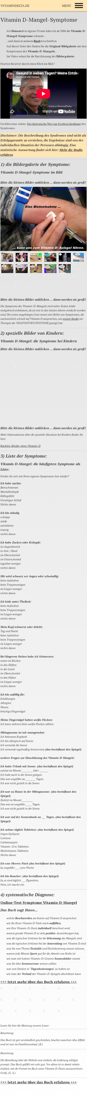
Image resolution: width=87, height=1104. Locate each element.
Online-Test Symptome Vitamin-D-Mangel (38, 902)
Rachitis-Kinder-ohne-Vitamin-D (20, 446)
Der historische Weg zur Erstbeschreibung (54, 124)
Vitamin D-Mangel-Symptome (38, 19)
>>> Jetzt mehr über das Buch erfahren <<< (38, 981)
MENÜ (66, 5)
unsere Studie (71, 319)
